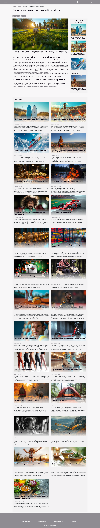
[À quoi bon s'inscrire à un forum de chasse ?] (31, 393)
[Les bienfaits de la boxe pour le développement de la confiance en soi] (31, 205)
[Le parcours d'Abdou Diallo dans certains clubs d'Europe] (68, 300)
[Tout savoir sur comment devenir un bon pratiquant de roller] (68, 362)
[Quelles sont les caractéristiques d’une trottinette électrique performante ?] (68, 331)
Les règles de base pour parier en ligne (25, 276)
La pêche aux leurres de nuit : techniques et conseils (66, 181)
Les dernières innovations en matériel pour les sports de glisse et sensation (78, 72)
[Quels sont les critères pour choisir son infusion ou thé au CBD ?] (68, 456)
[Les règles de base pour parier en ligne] (31, 268)
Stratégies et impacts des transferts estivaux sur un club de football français (78, 55)
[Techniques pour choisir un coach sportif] (31, 331)
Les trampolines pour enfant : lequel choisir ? (27, 464)
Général (36, 2)
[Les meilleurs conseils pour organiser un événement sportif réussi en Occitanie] (78, 81)
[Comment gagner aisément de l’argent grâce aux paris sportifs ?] (68, 237)
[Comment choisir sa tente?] (68, 393)
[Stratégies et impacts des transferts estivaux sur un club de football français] (78, 46)
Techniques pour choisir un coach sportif (26, 338)
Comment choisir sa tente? (59, 400)
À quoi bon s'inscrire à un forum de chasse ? (27, 400)
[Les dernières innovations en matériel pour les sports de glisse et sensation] (78, 63)
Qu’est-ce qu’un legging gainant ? (24, 369)
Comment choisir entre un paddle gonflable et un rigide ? (78, 37)
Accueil (14, 6)
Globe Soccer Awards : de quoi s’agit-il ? (26, 245)
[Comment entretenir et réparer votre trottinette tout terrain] (68, 268)
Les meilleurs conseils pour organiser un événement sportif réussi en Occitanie (78, 89)
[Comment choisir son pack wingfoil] (68, 425)
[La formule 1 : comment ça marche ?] (68, 205)
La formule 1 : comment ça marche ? (62, 212)
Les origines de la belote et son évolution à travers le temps (31, 181)
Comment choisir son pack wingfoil (62, 433)
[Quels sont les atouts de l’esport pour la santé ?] (31, 425)
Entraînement (17, 2)
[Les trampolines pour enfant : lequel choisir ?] (31, 456)
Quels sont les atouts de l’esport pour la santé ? (28, 433)
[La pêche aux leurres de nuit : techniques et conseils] (68, 174)
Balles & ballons (27, 2)
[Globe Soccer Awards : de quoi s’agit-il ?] (31, 237)
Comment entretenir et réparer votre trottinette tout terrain (68, 276)
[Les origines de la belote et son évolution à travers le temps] (31, 174)
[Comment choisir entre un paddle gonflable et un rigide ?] (78, 30)
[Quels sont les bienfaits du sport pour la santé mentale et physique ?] (31, 300)
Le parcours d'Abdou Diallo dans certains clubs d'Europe (67, 307)
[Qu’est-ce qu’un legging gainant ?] (31, 362)
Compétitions (7, 2)
